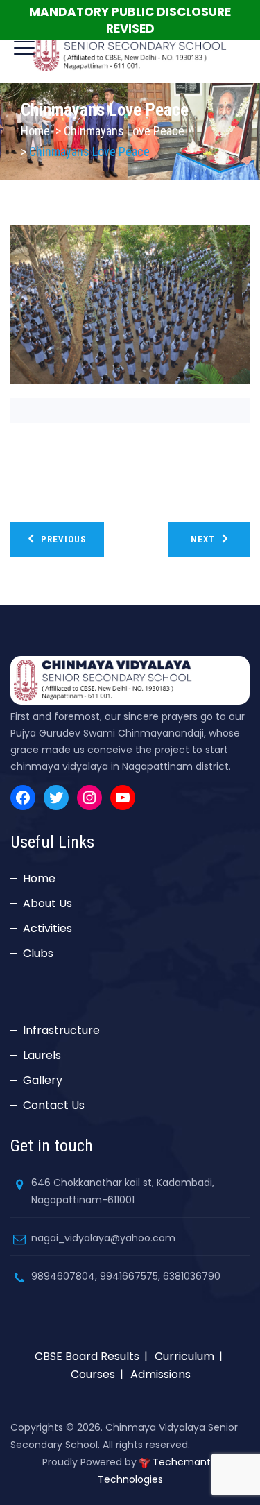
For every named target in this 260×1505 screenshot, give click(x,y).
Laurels (42, 1055)
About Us (47, 903)
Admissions (160, 1374)
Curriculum (184, 1356)
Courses (93, 1374)
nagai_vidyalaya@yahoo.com (103, 1238)
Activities (47, 928)
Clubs (38, 953)
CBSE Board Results (87, 1356)
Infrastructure (61, 1030)
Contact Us (54, 1105)
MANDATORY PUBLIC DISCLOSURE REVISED (130, 20)
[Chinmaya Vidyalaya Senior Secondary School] (130, 48)
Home (35, 130)
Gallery (42, 1080)
